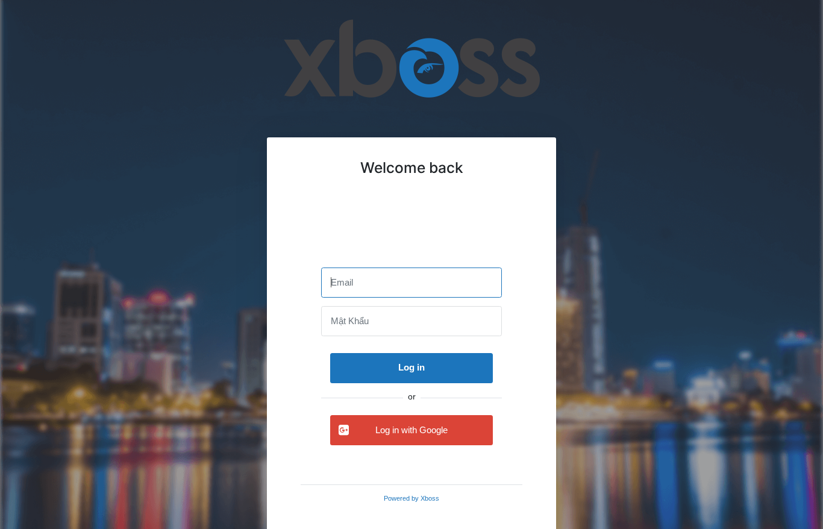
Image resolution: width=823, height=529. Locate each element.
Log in (411, 367)
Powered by (411, 498)
